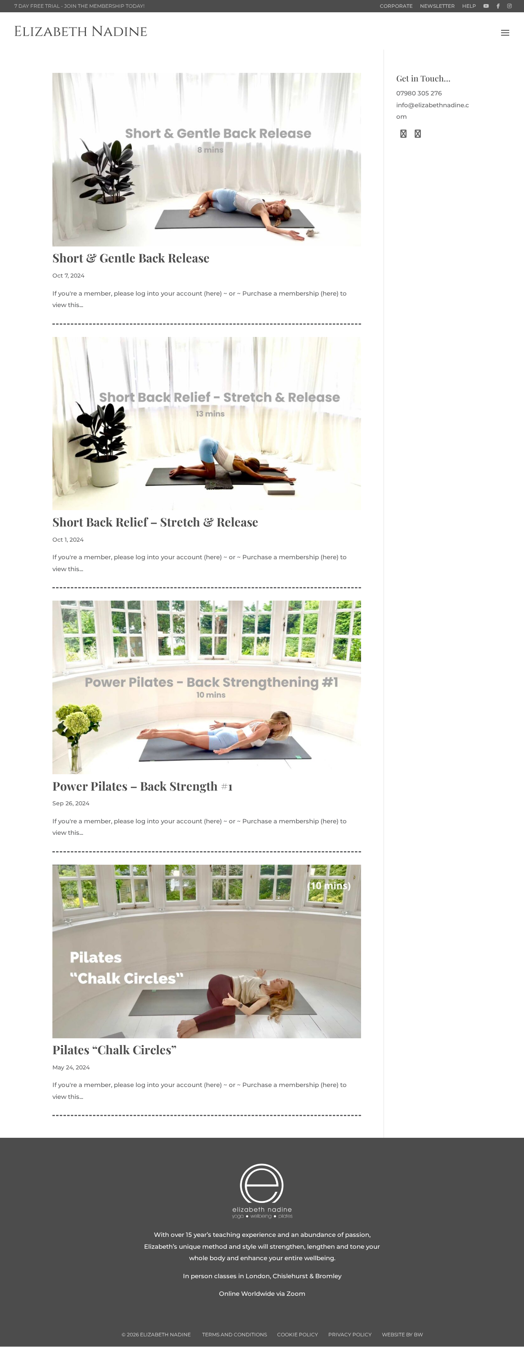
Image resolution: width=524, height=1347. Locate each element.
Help (469, 6)
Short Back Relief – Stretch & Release (155, 521)
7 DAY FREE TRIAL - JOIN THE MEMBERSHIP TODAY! (79, 6)
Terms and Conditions (234, 1334)
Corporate (396, 6)
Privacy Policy (350, 1334)
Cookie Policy (297, 1334)
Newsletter (437, 6)
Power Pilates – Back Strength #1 (142, 785)
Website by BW (402, 1334)
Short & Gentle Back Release (131, 257)
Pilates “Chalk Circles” (114, 1049)
